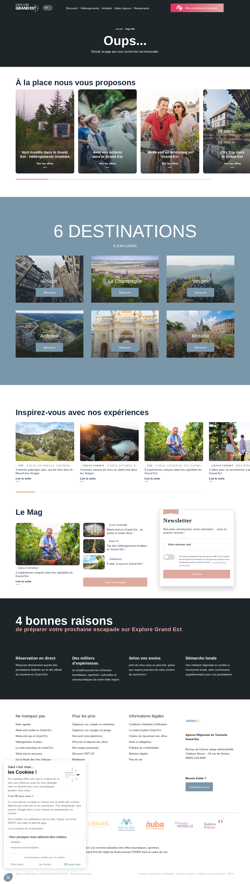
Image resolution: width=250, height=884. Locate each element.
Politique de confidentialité (144, 747)
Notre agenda (23, 724)
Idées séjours (123, 8)
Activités (107, 8)
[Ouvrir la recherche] (231, 8)
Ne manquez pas (30, 716)
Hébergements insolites (29, 741)
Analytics (16, 842)
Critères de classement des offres (148, 736)
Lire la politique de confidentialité (25, 828)
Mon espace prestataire (85, 747)
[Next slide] (227, 178)
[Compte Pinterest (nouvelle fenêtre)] (203, 798)
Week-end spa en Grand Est (32, 736)
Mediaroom (78, 759)
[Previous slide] (220, 178)
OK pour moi (72, 864)
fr (46, 7)
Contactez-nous (199, 787)
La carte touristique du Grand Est (34, 747)
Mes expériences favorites (201, 8)
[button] (8, 877)
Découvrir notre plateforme (87, 736)
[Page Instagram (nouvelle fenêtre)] (192, 798)
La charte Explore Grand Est (145, 730)
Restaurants (141, 8)
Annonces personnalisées (25, 847)
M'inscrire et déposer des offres (90, 741)
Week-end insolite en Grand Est (34, 730)
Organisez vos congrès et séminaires (93, 724)
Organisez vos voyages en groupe (91, 730)
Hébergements (90, 8)
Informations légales (146, 716)
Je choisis (45, 864)
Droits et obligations (140, 741)
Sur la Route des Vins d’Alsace (33, 759)
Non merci (17, 864)
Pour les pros (83, 716)
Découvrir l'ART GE (83, 753)
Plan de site (135, 759)
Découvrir (72, 8)
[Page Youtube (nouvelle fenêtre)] (198, 798)
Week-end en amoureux (29, 753)
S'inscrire (197, 574)
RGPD (231, 873)
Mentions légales (138, 753)
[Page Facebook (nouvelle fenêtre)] (188, 798)
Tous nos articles (115, 582)
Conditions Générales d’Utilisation (148, 724)
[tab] (32, 179)
